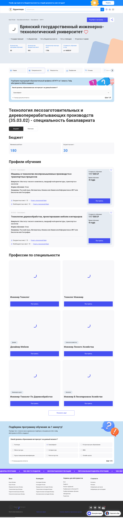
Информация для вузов (97, 487)
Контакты (93, 482)
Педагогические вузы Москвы (16, 491)
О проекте (94, 478)
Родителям (66, 496)
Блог (64, 482)
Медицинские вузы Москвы (16, 487)
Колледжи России (40, 484)
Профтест (65, 484)
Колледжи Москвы (41, 482)
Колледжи (39, 478)
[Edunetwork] (16, 9)
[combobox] (64, 9)
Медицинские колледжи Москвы (44, 487)
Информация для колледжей (98, 489)
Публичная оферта (41, 512)
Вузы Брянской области (23, 19)
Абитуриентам (67, 493)
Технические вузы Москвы (15, 489)
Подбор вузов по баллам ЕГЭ (70, 489)
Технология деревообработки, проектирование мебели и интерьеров (46, 216)
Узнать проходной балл (38, 200)
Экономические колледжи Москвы (45, 494)
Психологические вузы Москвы (17, 494)
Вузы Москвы (12, 482)
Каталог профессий (68, 486)
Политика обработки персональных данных (71, 512)
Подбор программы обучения (70, 491)
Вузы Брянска (34, 19)
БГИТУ (41, 19)
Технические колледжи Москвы (44, 489)
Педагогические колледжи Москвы (45, 491)
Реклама (93, 484)
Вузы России (12, 19)
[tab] (17, 70)
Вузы (10, 478)
